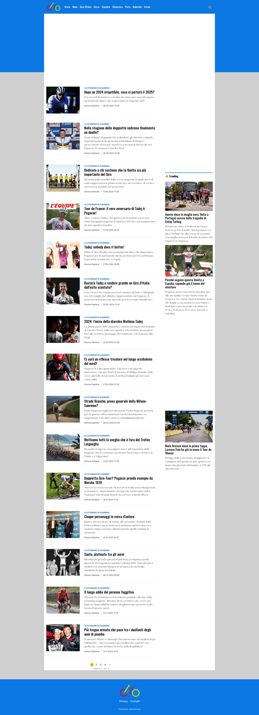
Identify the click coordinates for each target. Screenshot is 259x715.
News (75, 7)
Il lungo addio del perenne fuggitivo (109, 592)
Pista (127, 7)
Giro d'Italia (85, 7)
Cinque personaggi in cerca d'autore (109, 516)
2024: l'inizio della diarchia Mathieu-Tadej (113, 321)
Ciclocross (117, 7)
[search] (210, 6)
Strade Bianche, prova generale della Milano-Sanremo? (115, 403)
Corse (96, 7)
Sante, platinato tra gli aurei (104, 554)
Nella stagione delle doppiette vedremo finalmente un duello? (119, 130)
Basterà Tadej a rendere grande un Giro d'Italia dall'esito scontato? (116, 285)
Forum (147, 7)
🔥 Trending (171, 176)
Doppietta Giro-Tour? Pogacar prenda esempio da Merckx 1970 (118, 480)
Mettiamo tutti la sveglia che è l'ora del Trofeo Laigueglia (117, 442)
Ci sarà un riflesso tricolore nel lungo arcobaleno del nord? (118, 361)
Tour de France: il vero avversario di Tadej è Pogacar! (114, 210)
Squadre (106, 7)
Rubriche (137, 7)
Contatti (135, 701)
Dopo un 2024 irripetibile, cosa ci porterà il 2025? (119, 92)
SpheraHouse (134, 709)
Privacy (123, 701)
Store (67, 7)
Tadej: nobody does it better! (104, 246)
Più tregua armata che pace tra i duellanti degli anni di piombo (117, 632)
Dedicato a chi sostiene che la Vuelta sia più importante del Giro (115, 172)
